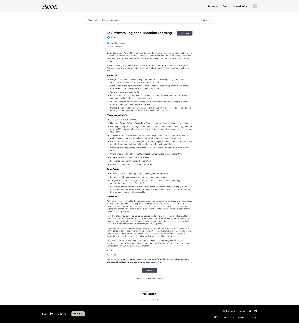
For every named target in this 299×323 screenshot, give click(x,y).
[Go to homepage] (49, 6)
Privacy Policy (127, 259)
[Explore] (255, 6)
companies (110, 20)
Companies (212, 6)
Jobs (242, 311)
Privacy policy (144, 300)
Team (225, 6)
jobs (93, 20)
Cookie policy (155, 300)
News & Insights (240, 6)
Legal (254, 317)
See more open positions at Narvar (149, 278)
